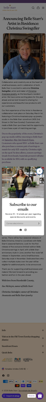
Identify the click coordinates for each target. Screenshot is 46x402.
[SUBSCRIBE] (38, 223)
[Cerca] (40, 171)
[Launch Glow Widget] (40, 396)
